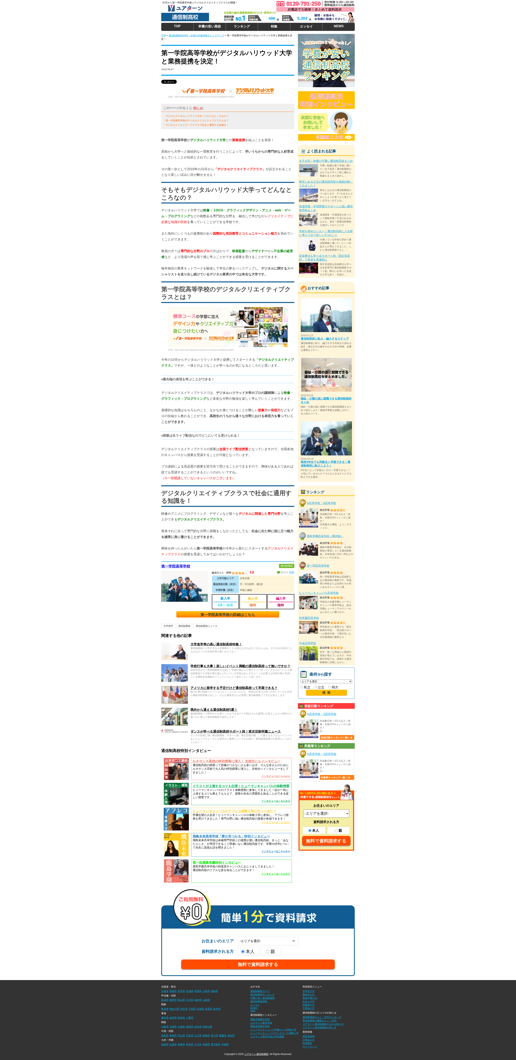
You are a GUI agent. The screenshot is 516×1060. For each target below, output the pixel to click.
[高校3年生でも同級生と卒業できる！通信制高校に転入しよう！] (326, 423)
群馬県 (208, 1009)
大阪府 (165, 1026)
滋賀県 (189, 1026)
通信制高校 (184, 626)
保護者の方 (309, 1004)
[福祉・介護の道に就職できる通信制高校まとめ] (326, 359)
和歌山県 (207, 1026)
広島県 (189, 1035)
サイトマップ (310, 1046)
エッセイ (306, 26)
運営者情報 (309, 1036)
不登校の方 (309, 1008)
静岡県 (181, 1017)
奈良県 (198, 1026)
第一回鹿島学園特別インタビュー (217, 862)
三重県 (189, 1017)
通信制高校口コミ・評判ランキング (322, 1017)
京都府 (181, 1026)
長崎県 (181, 1044)
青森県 (173, 991)
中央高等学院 (307, 643)
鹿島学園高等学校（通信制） (325, 536)
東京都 (165, 1009)
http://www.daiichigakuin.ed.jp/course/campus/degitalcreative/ (204, 96)
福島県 (214, 991)
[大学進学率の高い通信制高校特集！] (174, 644)
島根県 (173, 1035)
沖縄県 (225, 1044)
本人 (315, 830)
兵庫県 (173, 1026)
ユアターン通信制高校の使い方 (319, 1027)
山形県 (206, 991)
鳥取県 (165, 1035)
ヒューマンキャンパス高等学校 (319, 592)
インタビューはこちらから (275, 776)
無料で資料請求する (326, 840)
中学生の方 (309, 991)
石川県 (189, 1000)
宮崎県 (206, 1044)
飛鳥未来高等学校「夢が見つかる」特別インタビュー (231, 836)
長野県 (173, 1000)
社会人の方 (309, 1001)
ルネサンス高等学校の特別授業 (267, 1036)
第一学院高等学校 (175, 566)
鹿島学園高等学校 (260, 1019)
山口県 (198, 1035)
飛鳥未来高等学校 (260, 1026)
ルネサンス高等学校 (261, 1022)
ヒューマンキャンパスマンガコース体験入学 (274, 1033)
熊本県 (189, 1044)
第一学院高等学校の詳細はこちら (228, 615)
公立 (320, 687)
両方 (334, 687)
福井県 (198, 1000)
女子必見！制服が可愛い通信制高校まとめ (326, 161)
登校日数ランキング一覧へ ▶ (337, 737)
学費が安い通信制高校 (262, 998)
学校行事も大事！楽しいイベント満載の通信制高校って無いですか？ (240, 666)
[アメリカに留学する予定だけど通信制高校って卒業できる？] (174, 687)
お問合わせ (309, 1039)
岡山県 (181, 1035)
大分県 (198, 1044)
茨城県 (200, 1009)
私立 (306, 687)
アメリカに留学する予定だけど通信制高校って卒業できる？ (234, 688)
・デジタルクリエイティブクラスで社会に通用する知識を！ (196, 125)
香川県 (214, 1035)
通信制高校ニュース (206, 626)
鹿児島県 (216, 1044)
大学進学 (168, 626)
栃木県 (217, 1009)
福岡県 (165, 1044)
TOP (177, 26)
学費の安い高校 (209, 26)
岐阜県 (173, 1017)
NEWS (339, 26)
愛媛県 (222, 1035)
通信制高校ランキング (262, 994)
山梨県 (206, 1000)
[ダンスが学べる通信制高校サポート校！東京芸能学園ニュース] (174, 731)
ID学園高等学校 (309, 618)
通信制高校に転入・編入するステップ (325, 338)
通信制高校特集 (258, 1001)
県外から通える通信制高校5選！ (213, 709)
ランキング (242, 26)
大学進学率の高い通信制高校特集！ (216, 644)
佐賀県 (173, 1044)
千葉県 (192, 1009)
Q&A (252, 1011)
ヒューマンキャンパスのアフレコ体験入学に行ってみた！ (235, 811)
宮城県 (189, 991)
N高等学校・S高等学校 (321, 503)
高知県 (231, 1035)
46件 (291, 572)
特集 (274, 26)
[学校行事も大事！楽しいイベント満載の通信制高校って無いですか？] (174, 666)
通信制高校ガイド (260, 991)
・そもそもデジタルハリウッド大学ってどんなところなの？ (196, 116)
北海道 (165, 991)
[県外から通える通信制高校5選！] (174, 709)
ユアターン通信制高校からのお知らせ (323, 1024)
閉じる (198, 108)
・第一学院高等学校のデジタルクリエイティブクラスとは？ (196, 120)
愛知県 (165, 1017)
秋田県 (198, 991)
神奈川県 (174, 1009)
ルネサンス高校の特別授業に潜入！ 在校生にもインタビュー (237, 761)
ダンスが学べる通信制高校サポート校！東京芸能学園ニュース (235, 731)
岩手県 (181, 991)
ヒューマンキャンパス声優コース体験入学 (273, 1029)
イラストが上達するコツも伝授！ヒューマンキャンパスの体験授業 (241, 786)
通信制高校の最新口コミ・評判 (319, 1020)
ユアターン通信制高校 (256, 1054)
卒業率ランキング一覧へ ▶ (336, 777)
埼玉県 (183, 1009)
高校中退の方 (310, 998)
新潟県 (165, 1000)
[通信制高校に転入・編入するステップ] (326, 299)
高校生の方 (309, 994)
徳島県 (206, 1035)
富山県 (181, 1000)
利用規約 (307, 1043)
